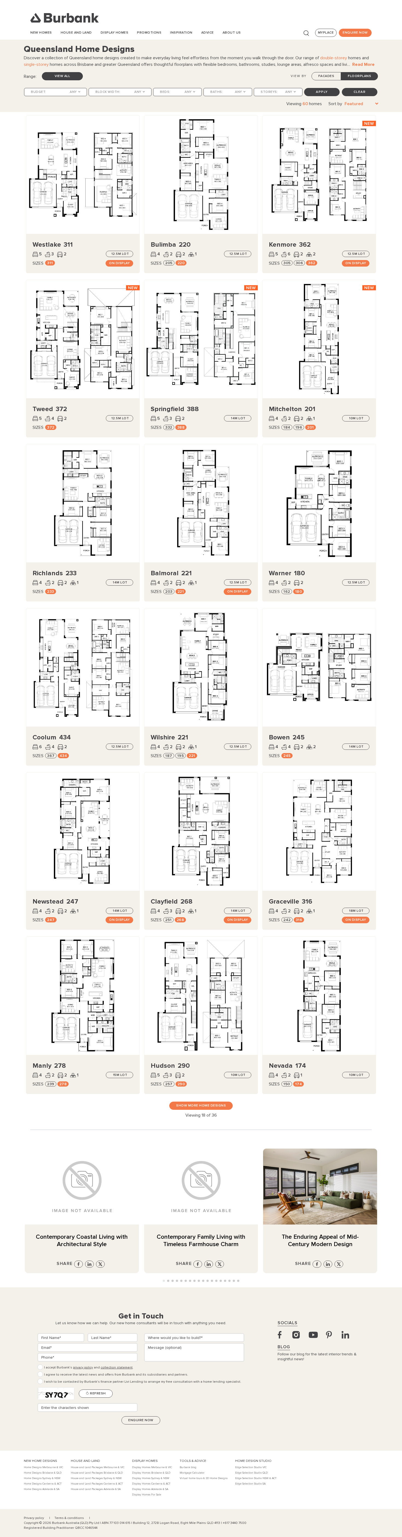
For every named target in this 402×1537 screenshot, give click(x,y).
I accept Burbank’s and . (88, 1367)
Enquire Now (355, 33)
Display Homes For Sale (146, 1494)
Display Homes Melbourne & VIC (152, 1467)
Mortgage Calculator (192, 1472)
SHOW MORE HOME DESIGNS (201, 1106)
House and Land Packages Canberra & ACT (97, 1483)
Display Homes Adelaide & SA (150, 1489)
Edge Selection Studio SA (250, 1483)
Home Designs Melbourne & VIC (43, 1467)
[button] (164, 1281)
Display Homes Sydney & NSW (150, 1478)
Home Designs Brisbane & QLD (43, 1472)
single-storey (36, 64)
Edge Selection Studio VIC (251, 1467)
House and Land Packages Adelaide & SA (96, 1489)
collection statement (117, 1367)
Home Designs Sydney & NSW (42, 1478)
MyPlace (326, 33)
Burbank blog (188, 1467)
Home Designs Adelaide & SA (41, 1489)
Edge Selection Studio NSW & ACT (255, 1478)
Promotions (149, 33)
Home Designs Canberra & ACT (43, 1483)
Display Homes (115, 33)
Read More (363, 64)
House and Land (76, 33)
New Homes (41, 33)
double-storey (333, 58)
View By (299, 76)
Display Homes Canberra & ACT (151, 1483)
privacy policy (83, 1367)
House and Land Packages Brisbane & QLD (97, 1472)
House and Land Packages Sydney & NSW (96, 1478)
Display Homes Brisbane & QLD (151, 1472)
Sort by (335, 104)
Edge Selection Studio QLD (251, 1472)
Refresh (97, 1393)
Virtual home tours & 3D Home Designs (204, 1478)
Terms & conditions (69, 1518)
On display (119, 263)
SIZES (38, 263)
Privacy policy (34, 1518)
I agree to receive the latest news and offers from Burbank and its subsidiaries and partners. (116, 1375)
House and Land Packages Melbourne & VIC (97, 1467)
